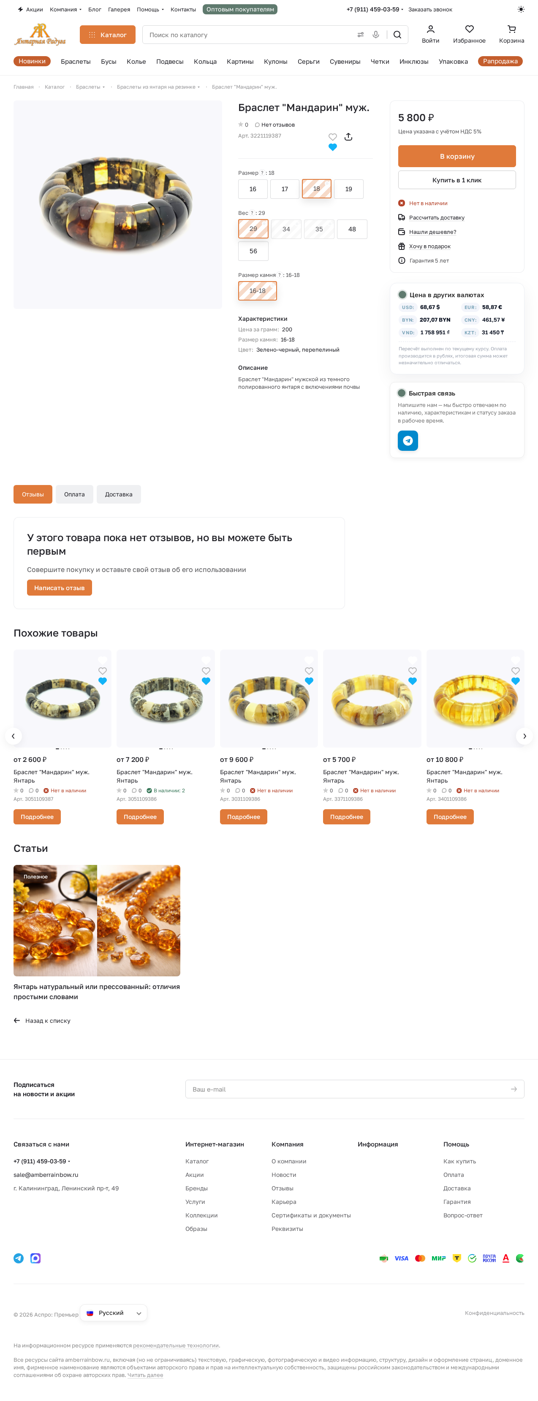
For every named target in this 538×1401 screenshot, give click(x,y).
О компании (289, 1161)
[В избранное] (332, 136)
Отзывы (33, 494)
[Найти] (397, 34)
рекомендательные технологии (176, 1345)
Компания (288, 1144)
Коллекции (201, 1215)
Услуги (195, 1201)
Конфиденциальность (494, 1312)
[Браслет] (118, 204)
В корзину (457, 156)
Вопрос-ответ (463, 1215)
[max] (35, 1258)
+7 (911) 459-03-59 (373, 9)
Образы (196, 1228)
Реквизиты (287, 1228)
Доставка (119, 494)
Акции (194, 1174)
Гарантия (457, 1201)
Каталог (197, 1161)
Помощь (456, 1144)
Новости (284, 1174)
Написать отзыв (59, 587)
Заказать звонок (430, 9)
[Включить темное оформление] (521, 9)
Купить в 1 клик (457, 180)
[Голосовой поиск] (377, 34)
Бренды (196, 1188)
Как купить (459, 1161)
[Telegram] (19, 1258)
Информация (378, 1144)
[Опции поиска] (359, 34)
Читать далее (145, 1374)
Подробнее (37, 816)
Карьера (284, 1201)
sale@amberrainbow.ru (46, 1174)
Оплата (74, 494)
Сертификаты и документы (311, 1215)
